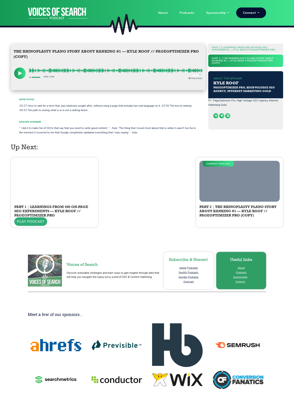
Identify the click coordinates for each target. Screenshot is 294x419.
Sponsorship (216, 13)
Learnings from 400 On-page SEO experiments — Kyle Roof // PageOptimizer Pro (243, 48)
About (163, 13)
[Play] (20, 73)
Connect (249, 13)
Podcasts (187, 13)
